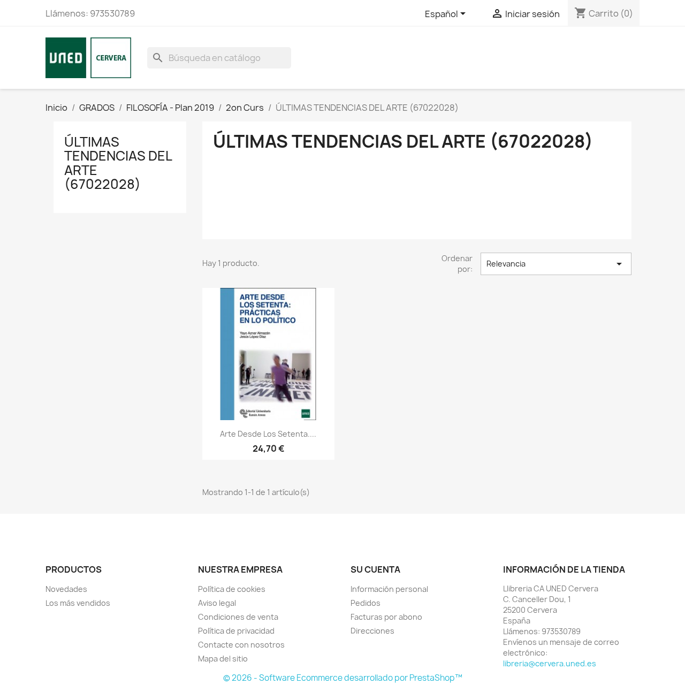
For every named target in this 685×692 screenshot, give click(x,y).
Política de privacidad (236, 631)
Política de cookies (231, 589)
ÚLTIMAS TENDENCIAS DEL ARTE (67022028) (118, 163)
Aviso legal (217, 603)
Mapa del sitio (223, 658)
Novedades (66, 589)
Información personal (389, 589)
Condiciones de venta (238, 617)
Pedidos (365, 603)
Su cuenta (375, 569)
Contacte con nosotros (241, 645)
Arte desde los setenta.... (268, 434)
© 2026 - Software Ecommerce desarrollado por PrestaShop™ (342, 677)
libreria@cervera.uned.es (549, 663)
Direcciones (372, 631)
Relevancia (556, 263)
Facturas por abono (386, 617)
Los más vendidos (77, 603)
